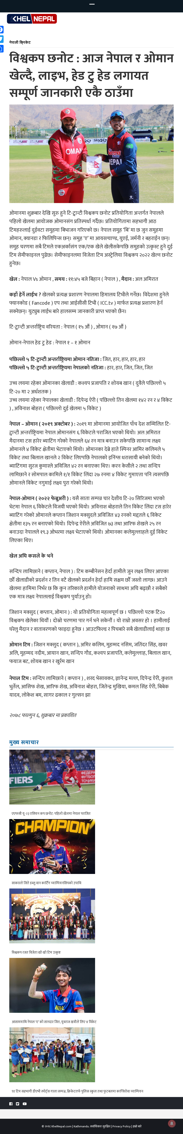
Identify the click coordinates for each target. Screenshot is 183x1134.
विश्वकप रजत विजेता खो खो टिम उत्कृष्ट (36, 953)
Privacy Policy (121, 1126)
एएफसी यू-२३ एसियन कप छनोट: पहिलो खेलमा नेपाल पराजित (51, 814)
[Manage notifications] (172, 1123)
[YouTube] (25, 1104)
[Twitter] (17, 1104)
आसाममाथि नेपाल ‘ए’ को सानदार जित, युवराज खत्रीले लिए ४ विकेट (54, 1022)
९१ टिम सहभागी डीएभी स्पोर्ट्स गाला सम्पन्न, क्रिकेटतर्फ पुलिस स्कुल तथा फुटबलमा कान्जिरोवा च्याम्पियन (77, 1091)
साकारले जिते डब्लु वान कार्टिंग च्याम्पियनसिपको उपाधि (46, 883)
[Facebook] (10, 1104)
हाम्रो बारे (137, 1126)
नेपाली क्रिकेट (20, 42)
